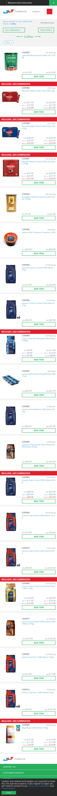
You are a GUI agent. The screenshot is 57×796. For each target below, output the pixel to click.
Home (5, 21)
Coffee (12, 24)
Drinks (12, 21)
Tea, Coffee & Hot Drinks (17, 22)
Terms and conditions (39, 785)
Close (9, 792)
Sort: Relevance (12, 30)
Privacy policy (8, 788)
